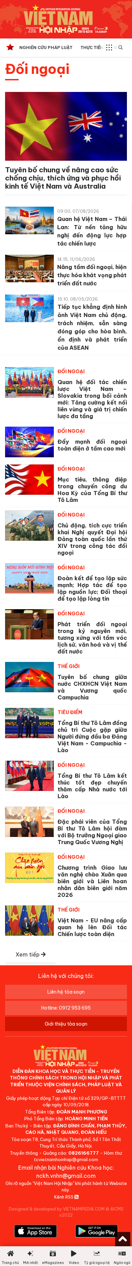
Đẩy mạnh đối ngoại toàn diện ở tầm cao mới (92, 445)
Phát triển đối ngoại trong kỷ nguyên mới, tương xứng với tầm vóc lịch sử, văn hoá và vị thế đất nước (92, 638)
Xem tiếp (28, 954)
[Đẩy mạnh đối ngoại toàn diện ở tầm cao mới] (29, 442)
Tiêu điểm (70, 712)
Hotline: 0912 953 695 (66, 1008)
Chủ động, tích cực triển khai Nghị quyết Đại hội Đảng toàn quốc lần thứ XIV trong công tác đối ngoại (92, 539)
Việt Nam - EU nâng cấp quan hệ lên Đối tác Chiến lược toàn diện (92, 927)
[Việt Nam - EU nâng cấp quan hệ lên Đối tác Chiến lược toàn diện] (29, 920)
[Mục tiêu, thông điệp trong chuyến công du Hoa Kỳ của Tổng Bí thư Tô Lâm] (29, 479)
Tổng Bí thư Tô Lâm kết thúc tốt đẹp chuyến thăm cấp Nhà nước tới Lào (92, 786)
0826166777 (83, 1153)
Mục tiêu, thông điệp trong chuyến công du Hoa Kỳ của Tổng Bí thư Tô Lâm (92, 489)
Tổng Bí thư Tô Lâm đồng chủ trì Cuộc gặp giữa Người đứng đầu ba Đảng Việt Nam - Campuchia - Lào (92, 736)
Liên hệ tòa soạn (66, 992)
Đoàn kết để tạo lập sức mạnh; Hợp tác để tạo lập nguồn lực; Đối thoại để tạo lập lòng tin (92, 588)
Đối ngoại (71, 371)
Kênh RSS (64, 1197)
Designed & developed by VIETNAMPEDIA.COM (57, 1209)
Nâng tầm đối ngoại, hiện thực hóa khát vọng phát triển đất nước (92, 275)
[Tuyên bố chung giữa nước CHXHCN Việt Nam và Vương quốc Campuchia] (29, 677)
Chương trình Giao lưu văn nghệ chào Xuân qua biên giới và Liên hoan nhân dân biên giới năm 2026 (92, 881)
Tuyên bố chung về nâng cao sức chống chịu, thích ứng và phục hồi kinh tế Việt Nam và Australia (63, 178)
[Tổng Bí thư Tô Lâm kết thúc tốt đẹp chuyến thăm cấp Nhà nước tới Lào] (29, 776)
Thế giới (69, 666)
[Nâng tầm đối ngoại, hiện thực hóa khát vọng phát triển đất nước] (29, 270)
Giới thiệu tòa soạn (66, 1024)
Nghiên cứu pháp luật (45, 47)
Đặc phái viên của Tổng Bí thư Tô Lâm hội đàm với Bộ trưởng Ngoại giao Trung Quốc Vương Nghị (92, 831)
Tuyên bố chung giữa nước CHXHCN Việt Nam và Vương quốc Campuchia (92, 687)
